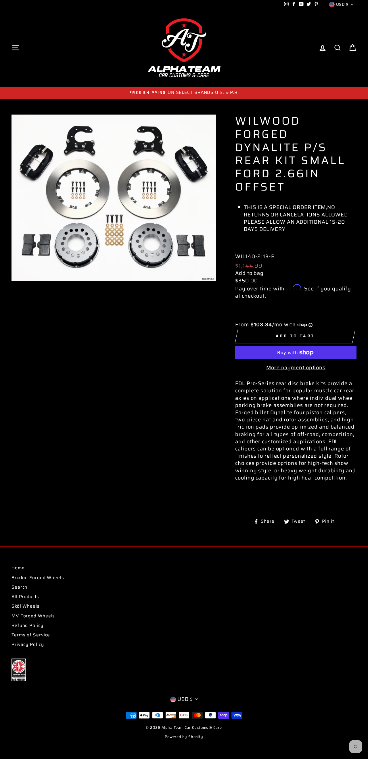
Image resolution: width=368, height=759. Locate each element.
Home (18, 567)
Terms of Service (31, 634)
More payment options (295, 367)
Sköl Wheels (26, 606)
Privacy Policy (28, 644)
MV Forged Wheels (33, 615)
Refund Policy (27, 625)
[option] (184, 93)
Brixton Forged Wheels (38, 577)
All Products (25, 596)
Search (19, 587)
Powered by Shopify (184, 737)
